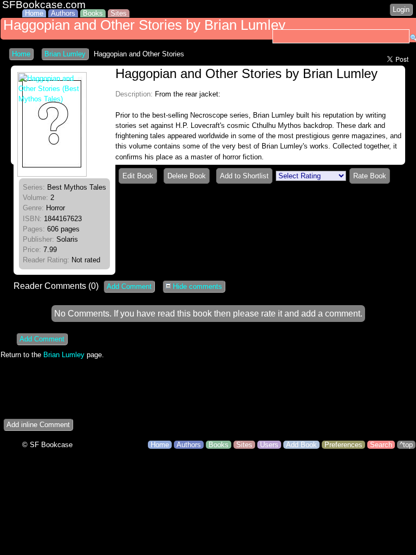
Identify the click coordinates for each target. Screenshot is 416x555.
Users (269, 445)
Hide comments (196, 286)
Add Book (301, 445)
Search (381, 445)
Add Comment (129, 286)
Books (93, 13)
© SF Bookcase (47, 445)
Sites (118, 13)
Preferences (343, 445)
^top (406, 445)
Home (34, 13)
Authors (63, 13)
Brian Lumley (65, 54)
